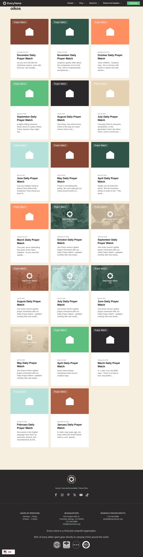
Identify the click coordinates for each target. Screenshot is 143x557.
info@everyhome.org (71, 524)
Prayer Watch (20, 22)
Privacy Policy (83, 488)
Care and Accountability (69, 488)
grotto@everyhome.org (113, 519)
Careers (58, 488)
